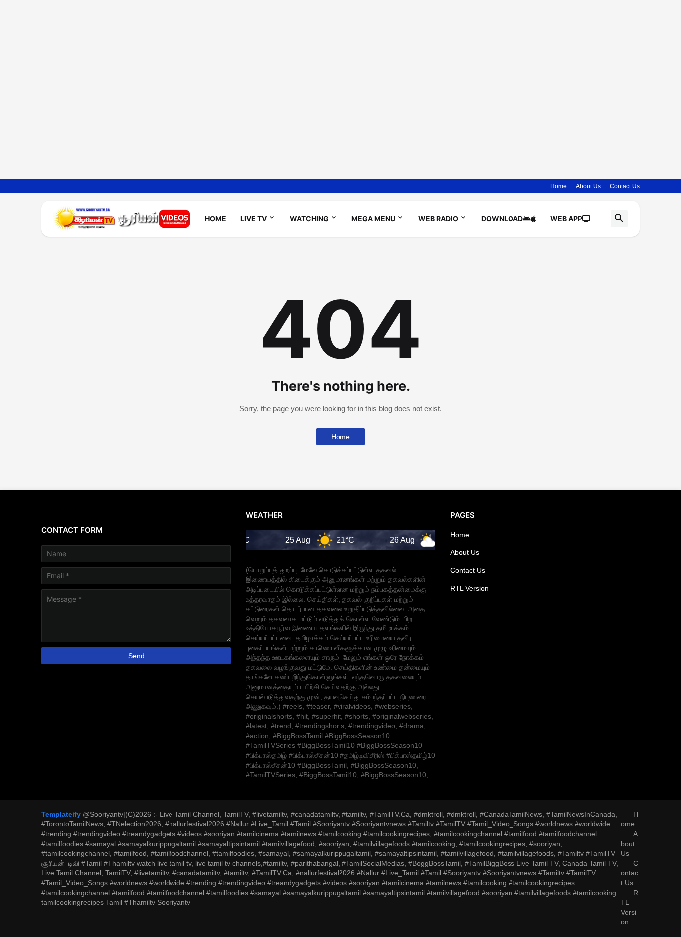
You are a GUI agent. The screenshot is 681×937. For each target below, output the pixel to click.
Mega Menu (373, 218)
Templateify (61, 814)
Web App (566, 218)
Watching (309, 218)
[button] (619, 218)
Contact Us (625, 186)
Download (502, 218)
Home (558, 186)
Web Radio (438, 218)
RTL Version (469, 588)
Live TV (253, 218)
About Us (588, 186)
